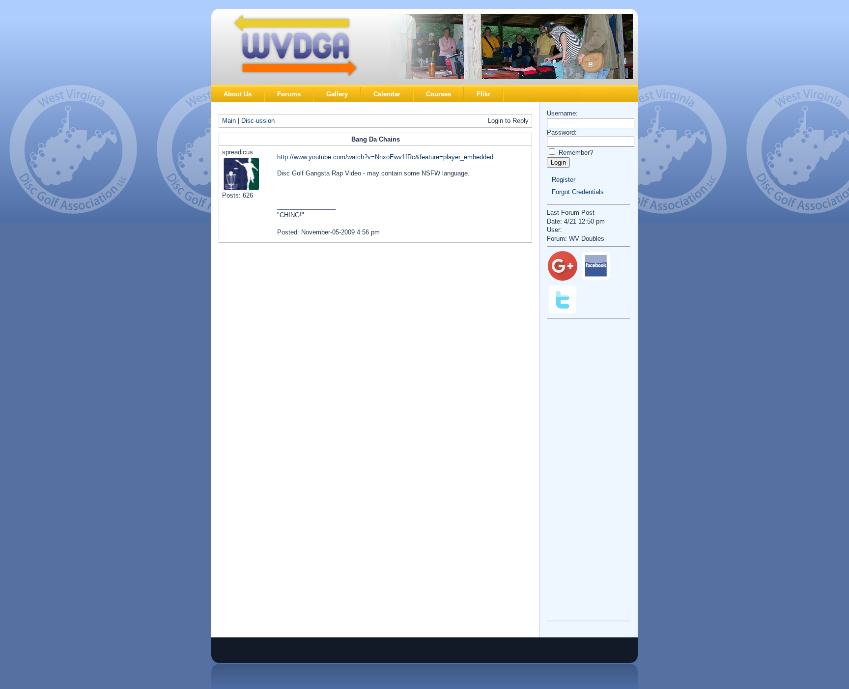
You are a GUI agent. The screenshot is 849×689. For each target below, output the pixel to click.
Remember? (576, 152)
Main (229, 120)
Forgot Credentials (578, 192)
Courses (438, 94)
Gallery (337, 94)
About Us (238, 94)
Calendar (386, 94)
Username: (562, 113)
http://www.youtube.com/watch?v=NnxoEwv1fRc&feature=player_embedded (385, 157)
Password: (562, 132)
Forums (289, 94)
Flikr (483, 94)
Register (563, 179)
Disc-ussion (258, 120)
